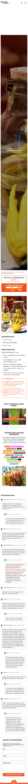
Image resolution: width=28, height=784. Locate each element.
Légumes (7, 457)
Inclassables (19, 455)
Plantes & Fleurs (12, 459)
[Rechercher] (22, 3)
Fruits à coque (7, 450)
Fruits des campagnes (19, 450)
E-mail (5, 756)
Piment (21, 457)
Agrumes (14, 155)
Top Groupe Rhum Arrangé (14, 461)
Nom (4, 749)
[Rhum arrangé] (5, 2)
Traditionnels (14, 463)
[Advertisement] (14, 20)
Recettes (8, 272)
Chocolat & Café (11, 448)
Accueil (3, 272)
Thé (19, 459)
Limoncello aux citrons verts (14, 419)
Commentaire (7, 762)
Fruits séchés (9, 455)
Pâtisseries (14, 457)
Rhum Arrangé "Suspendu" (17, 272)
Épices (19, 448)
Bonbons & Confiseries (17, 446)
